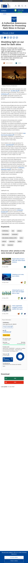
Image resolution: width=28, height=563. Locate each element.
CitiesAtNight (9, 144)
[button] (18, 5)
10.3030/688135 (6, 331)
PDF (15, 382)
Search (22, 5)
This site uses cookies (7, 552)
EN (5, 37)
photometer (15, 234)
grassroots (10, 245)
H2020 (4, 14)
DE (2, 37)
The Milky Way (14, 90)
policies (4, 241)
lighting (19, 241)
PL (16, 37)
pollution (19, 230)
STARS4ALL (4, 94)
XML (15, 378)
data (3, 245)
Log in (15, 5)
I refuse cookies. (14, 560)
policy (21, 237)
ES (7, 37)
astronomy (11, 241)
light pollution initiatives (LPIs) (9, 237)
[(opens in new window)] (5, 5)
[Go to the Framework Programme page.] (14, 19)
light (13, 230)
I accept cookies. (14, 557)
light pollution (5, 234)
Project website (7, 327)
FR (10, 37)
